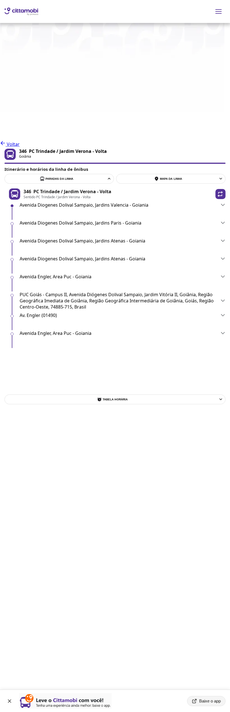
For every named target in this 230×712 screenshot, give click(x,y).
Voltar (13, 144)
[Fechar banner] (9, 701)
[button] (220, 194)
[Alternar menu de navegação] (218, 11)
